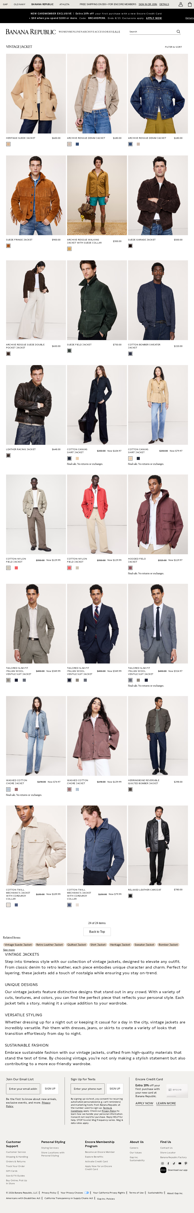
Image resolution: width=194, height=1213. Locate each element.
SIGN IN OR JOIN (148, 4)
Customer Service (16, 1152)
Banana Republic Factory (173, 1157)
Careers (134, 1148)
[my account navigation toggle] (180, 4)
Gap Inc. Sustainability (137, 1159)
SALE (116, 31)
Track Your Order (15, 1166)
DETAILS (164, 4)
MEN (72, 32)
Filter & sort (173, 47)
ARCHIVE (89, 32)
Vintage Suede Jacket (18, 944)
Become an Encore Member (100, 1152)
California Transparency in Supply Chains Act (69, 1198)
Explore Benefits (94, 1156)
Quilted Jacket (76, 944)
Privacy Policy (109, 1111)
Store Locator (168, 1152)
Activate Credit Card (96, 1161)
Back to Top (97, 931)
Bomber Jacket (168, 944)
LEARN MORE (166, 1103)
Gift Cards (11, 1171)
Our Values (136, 1152)
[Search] (178, 31)
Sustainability (155, 1192)
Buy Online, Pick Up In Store (16, 1182)
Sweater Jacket (144, 944)
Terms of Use (136, 1192)
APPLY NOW (154, 18)
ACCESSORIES (104, 32)
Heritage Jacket (120, 944)
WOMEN (64, 32)
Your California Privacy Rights (109, 1192)
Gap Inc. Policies (106, 1198)
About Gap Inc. (175, 1193)
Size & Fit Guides (15, 1175)
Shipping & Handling (17, 1156)
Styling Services (50, 1148)
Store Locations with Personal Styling (53, 1154)
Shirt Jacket (98, 944)
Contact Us (166, 1148)
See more (9, 949)
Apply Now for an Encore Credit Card (98, 1168)
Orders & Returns (16, 1161)
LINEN (79, 32)
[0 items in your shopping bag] (189, 4)
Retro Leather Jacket (49, 944)
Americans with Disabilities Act (23, 1198)
